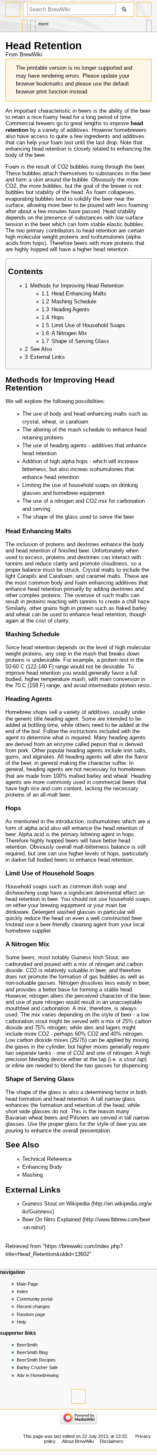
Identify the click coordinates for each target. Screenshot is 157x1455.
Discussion (33, 24)
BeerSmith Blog (32, 1352)
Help (21, 1321)
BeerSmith (27, 1344)
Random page (31, 1314)
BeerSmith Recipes (36, 1359)
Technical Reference (47, 1159)
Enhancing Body (42, 1167)
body (138, 544)
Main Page (27, 1283)
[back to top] (78, 1396)
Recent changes (33, 1306)
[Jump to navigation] (12, 9)
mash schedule (86, 430)
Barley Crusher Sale (37, 1367)
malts (120, 414)
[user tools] (144, 9)
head (66, 117)
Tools (149, 24)
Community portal (34, 1298)
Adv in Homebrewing (38, 1375)
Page (25, 24)
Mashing (32, 1175)
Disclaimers (112, 1441)
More (43, 23)
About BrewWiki (78, 1441)
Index (22, 1291)
